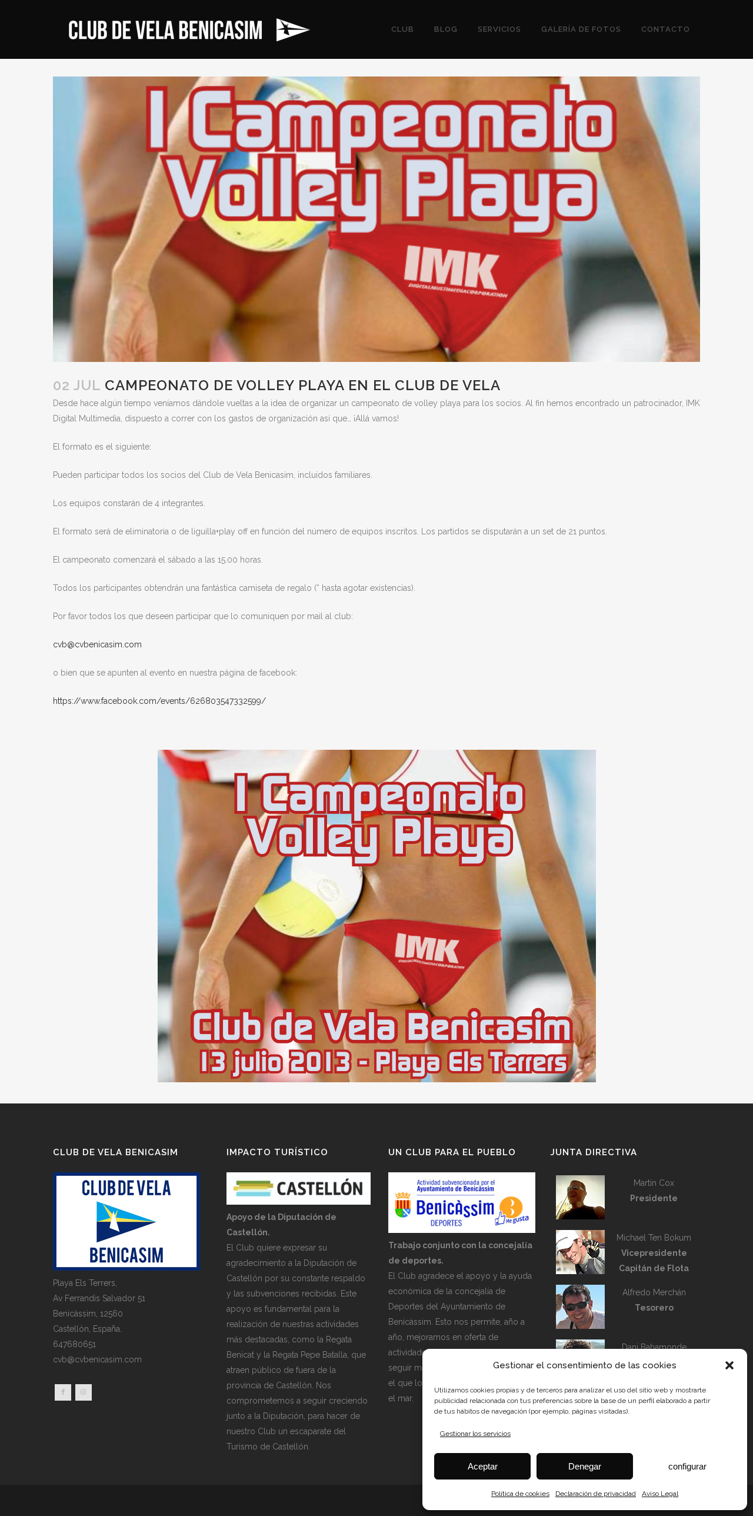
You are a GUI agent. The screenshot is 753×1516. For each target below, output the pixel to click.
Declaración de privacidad (595, 1494)
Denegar (584, 1466)
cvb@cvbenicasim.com (97, 644)
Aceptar (483, 1466)
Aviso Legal (660, 1494)
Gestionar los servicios (475, 1433)
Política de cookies (520, 1494)
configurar (687, 1466)
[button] (729, 1365)
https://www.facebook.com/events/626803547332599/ (159, 701)
